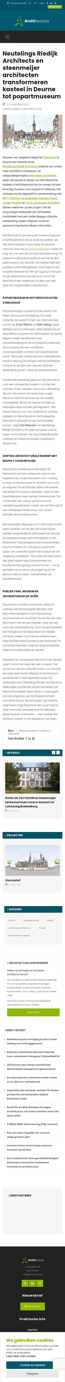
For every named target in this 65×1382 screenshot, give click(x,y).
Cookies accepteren (32, 1365)
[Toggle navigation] (7, 36)
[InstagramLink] (56, 3)
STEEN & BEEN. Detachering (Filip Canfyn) (32, 1124)
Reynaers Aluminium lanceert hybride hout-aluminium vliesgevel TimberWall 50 (33, 1054)
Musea (42, 928)
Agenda (33, 1329)
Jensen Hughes (12, 202)
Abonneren (33, 1012)
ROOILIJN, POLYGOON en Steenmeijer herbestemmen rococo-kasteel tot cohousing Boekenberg (30, 802)
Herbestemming (31, 920)
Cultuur (11, 920)
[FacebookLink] (48, 3)
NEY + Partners (11, 198)
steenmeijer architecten (42, 175)
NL (30, 3)
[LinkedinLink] (52, 3)
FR (35, 3)
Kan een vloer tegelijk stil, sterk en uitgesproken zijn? (28, 1135)
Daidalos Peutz (48, 198)
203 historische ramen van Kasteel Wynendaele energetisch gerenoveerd (31, 1067)
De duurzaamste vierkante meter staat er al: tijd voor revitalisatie (32, 1079)
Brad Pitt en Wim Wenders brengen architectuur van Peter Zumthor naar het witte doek (33, 1111)
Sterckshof (49, 157)
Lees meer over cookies (21, 1356)
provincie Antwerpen (37, 249)
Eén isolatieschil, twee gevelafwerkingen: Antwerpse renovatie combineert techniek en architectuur (33, 1162)
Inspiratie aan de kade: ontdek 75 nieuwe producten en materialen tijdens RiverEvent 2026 (33, 1094)
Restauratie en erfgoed (19, 935)
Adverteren (55, 7)
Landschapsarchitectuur (19, 928)
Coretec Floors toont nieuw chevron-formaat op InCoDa (30, 1147)
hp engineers (29, 198)
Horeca (50, 920)
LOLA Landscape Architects (43, 202)
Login (41, 3)
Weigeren (32, 1373)
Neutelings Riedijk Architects (20, 166)
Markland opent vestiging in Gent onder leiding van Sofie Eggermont (32, 1041)
